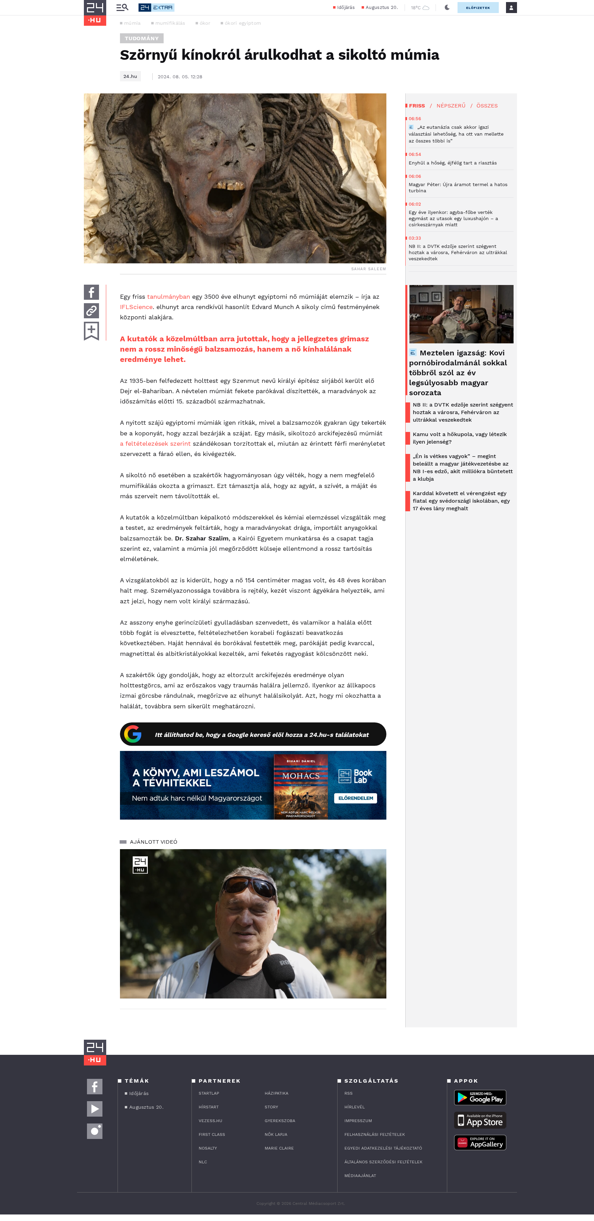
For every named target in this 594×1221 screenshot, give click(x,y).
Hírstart (209, 1107)
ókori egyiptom (243, 23)
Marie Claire (279, 1148)
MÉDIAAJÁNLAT (360, 1175)
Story (271, 1107)
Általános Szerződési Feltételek (383, 1162)
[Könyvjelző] (91, 331)
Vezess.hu (210, 1120)
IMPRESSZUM (358, 1120)
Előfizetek (478, 8)
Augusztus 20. (382, 7)
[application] (253, 924)
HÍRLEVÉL (354, 1107)
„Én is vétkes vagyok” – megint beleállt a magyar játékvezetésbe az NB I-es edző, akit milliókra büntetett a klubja (463, 467)
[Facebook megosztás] (91, 292)
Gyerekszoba (280, 1120)
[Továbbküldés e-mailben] (91, 310)
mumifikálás (170, 23)
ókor (205, 23)
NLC (203, 1162)
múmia (132, 23)
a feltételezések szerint (155, 443)
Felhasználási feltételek (374, 1134)
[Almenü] (122, 7)
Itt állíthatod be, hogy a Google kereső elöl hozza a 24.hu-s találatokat (261, 734)
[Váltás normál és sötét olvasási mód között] (447, 7)
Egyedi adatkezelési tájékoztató (383, 1148)
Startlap (209, 1093)
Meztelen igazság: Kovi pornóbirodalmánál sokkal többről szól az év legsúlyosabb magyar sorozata (458, 373)
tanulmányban (168, 296)
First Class (212, 1134)
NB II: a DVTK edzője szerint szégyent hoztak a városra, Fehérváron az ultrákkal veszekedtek (463, 412)
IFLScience (136, 306)
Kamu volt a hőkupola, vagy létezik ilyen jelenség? (460, 438)
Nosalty (208, 1148)
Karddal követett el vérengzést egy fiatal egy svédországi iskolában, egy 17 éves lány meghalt (461, 501)
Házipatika (276, 1093)
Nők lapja (276, 1134)
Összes (487, 105)
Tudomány (142, 38)
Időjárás (346, 7)
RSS (348, 1093)
